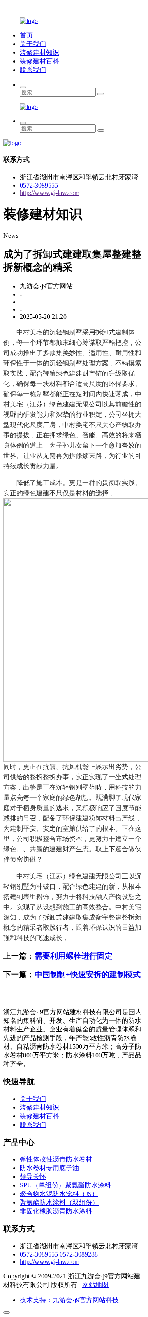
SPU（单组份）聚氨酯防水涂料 (65, 1185)
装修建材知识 (39, 52)
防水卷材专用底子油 (49, 1167)
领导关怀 (33, 1176)
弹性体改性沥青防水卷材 (56, 1159)
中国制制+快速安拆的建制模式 (88, 974)
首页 (26, 35)
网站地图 (95, 1284)
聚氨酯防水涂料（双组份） (59, 1202)
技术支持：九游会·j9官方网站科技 (69, 1299)
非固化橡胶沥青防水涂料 (56, 1211)
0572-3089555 (39, 185)
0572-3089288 (79, 1254)
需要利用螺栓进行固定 (74, 956)
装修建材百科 (39, 61)
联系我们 (33, 69)
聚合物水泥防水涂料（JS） (59, 1193)
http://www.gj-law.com (49, 192)
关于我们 (33, 43)
